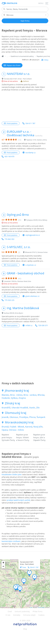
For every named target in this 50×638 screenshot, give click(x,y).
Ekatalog (12, 3)
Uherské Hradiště (20, 407)
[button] (29, 573)
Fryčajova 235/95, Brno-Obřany (36, 220)
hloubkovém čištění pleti (12, 474)
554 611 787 (30, 123)
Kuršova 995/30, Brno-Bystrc (13, 313)
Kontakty (16, 615)
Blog (25, 629)
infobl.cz (28, 325)
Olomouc (14, 417)
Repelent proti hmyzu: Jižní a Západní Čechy (39, 437)
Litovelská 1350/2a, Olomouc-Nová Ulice (17, 281)
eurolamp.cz (30, 152)
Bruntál (5, 426)
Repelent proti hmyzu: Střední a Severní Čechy (22, 437)
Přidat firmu (37, 611)
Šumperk (41, 417)
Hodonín (6, 398)
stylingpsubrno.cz (32, 235)
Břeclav (41, 394)
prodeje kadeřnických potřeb (18, 500)
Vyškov (14, 398)
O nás (8, 615)
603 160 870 (9, 156)
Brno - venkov (30, 394)
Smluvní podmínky (22, 611)
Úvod (10, 611)
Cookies (41, 615)
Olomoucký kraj (15, 413)
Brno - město (16, 394)
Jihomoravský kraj (17, 390)
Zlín (38, 407)
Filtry (46, 60)
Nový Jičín (38, 426)
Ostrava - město (16, 429)
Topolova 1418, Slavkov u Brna (36, 140)
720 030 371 (43, 325)
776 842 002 (9, 239)
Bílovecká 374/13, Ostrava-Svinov (36, 252)
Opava (5, 429)
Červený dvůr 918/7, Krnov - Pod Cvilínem (18, 79)
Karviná (28, 426)
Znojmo (22, 398)
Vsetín (32, 407)
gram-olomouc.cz (32, 296)
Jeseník (5, 417)
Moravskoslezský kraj (19, 422)
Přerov (32, 417)
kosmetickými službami (11, 541)
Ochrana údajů (29, 615)
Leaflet (30, 607)
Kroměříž (6, 407)
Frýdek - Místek (17, 426)
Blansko (5, 394)
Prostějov (23, 417)
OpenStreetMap (41, 607)
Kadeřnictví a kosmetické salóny (22, 56)
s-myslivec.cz (30, 265)
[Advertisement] (25, 106)
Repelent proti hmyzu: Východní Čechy (8, 437)
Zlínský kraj (12, 403)
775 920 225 (9, 300)
